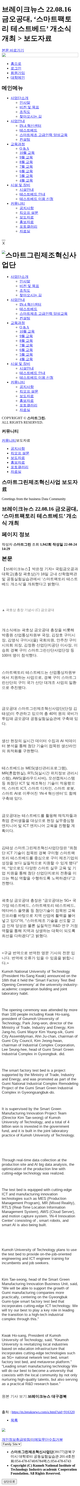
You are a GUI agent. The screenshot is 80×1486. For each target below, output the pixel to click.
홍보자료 (27, 222)
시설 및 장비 (20, 364)
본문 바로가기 (13, 50)
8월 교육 (26, 162)
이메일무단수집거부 (47, 1439)
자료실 (25, 231)
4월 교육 (26, 180)
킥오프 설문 (29, 213)
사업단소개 (19, 277)
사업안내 (18, 300)
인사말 (25, 102)
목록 (14, 1420)
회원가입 (18, 73)
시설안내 (27, 189)
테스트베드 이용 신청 (36, 199)
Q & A (24, 148)
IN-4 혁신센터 (30, 125)
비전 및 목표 (29, 107)
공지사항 (27, 208)
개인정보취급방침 (16, 1439)
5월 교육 (26, 176)
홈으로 (16, 64)
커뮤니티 (18, 382)
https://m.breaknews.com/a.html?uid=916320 (43, 1412)
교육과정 (18, 323)
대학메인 (18, 77)
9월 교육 (26, 157)
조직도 (25, 112)
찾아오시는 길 (31, 116)
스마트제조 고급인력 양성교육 (44, 135)
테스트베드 (28, 130)
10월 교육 (27, 153)
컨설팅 (25, 139)
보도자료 (27, 217)
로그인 (16, 68)
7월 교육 (26, 166)
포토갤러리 (28, 226)
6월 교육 (26, 171)
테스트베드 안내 (32, 194)
